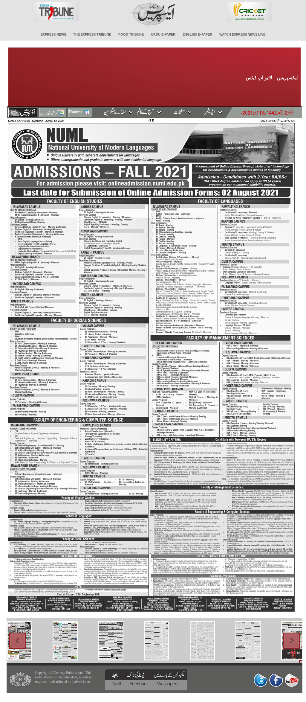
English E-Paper (197, 34)
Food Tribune (131, 34)
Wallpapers (168, 683)
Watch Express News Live (242, 34)
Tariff (117, 683)
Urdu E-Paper (163, 34)
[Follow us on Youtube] (291, 680)
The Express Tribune (92, 34)
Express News (53, 34)
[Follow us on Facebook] (276, 680)
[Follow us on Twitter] (260, 680)
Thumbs (75, 112)
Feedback (139, 683)
